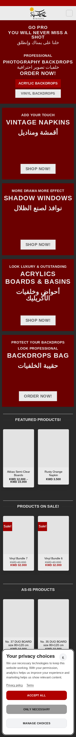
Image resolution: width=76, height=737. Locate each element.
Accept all (36, 695)
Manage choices (36, 723)
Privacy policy (14, 685)
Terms (30, 685)
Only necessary (36, 709)
